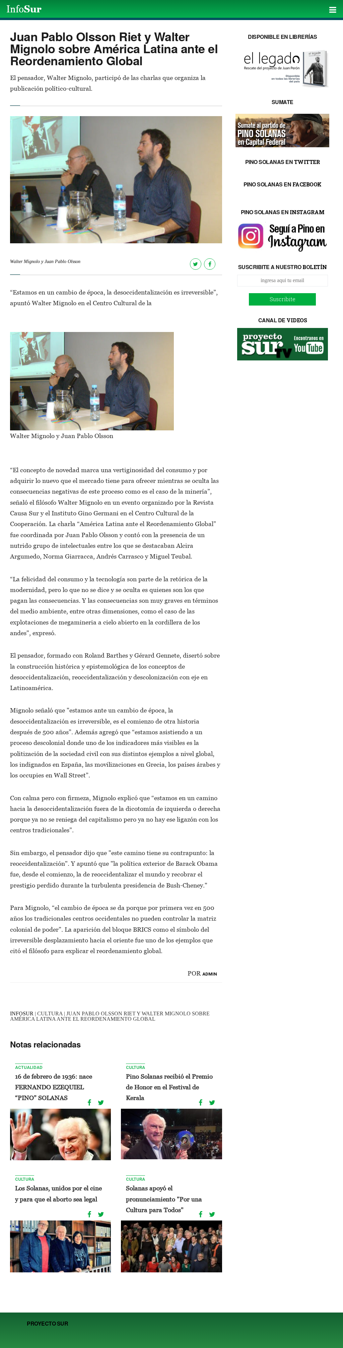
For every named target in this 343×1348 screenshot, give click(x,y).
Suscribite (282, 299)
